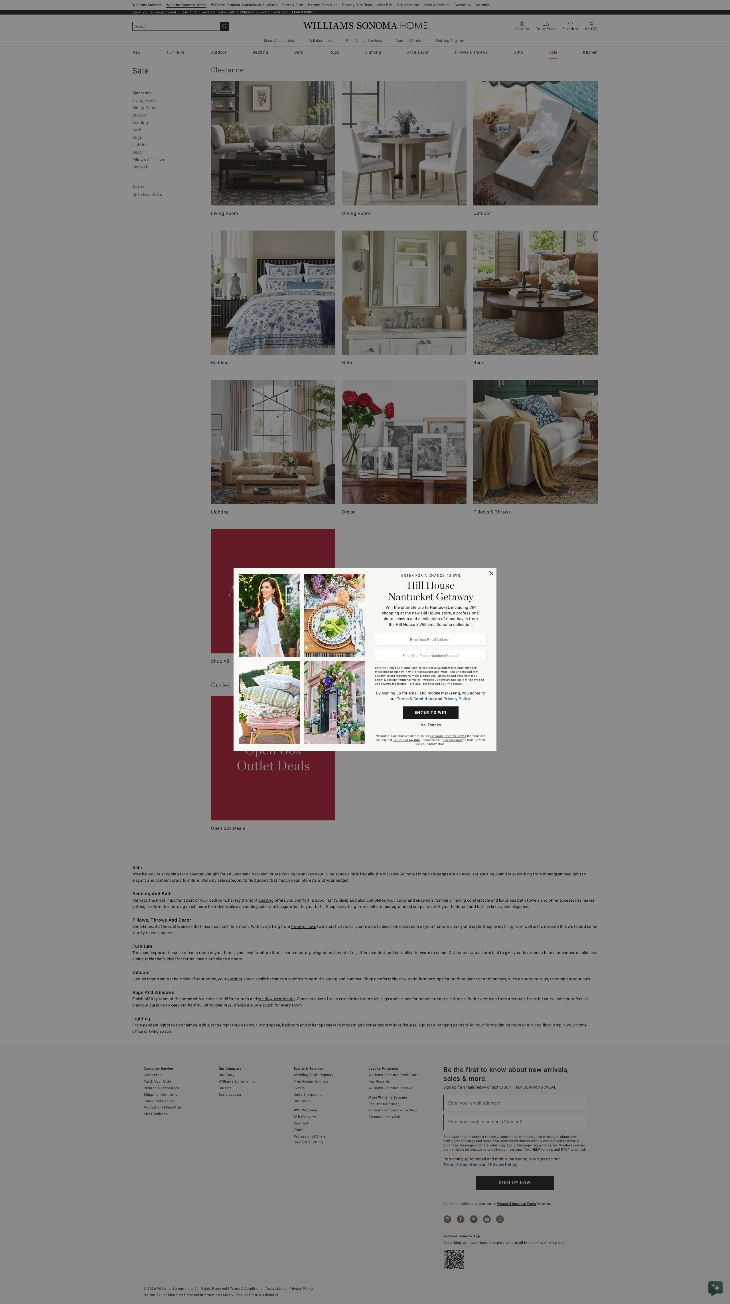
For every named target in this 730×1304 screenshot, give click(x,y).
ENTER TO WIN (431, 712)
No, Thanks (430, 725)
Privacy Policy (457, 698)
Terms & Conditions (415, 698)
